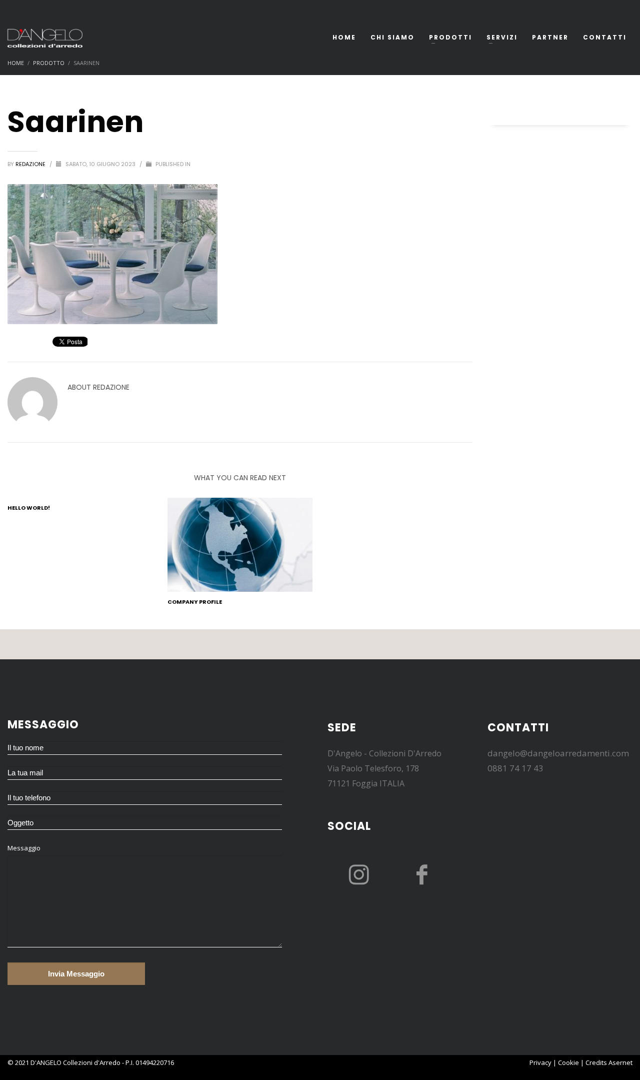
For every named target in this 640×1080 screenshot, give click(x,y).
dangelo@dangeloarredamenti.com (558, 753)
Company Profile (195, 602)
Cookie (568, 1062)
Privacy (541, 1062)
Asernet (620, 1062)
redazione (31, 164)
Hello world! (29, 508)
